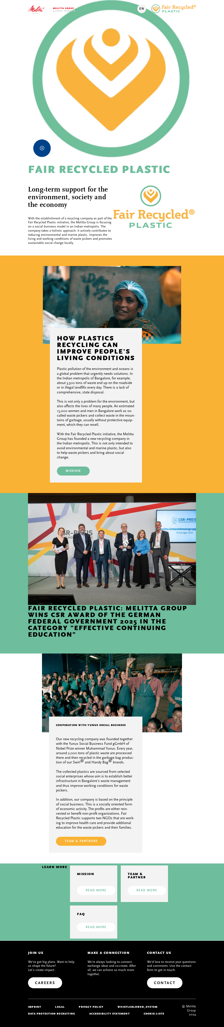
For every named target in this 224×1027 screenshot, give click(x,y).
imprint (34, 1006)
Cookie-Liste (154, 1013)
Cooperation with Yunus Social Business (91, 725)
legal (60, 1006)
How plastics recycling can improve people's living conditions (96, 348)
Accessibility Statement (109, 1013)
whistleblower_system (137, 1006)
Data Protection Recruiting (51, 1013)
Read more (96, 890)
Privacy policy (91, 1006)
